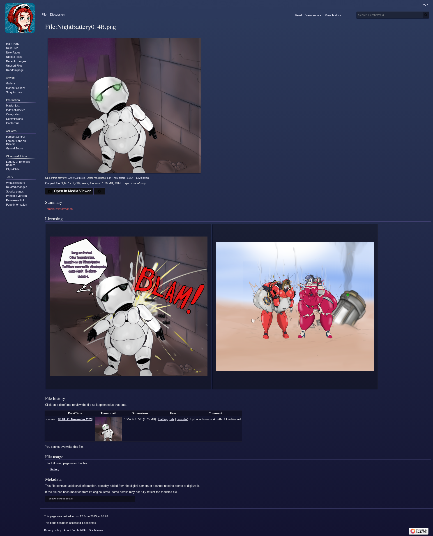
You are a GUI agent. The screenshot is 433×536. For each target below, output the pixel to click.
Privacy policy (52, 530)
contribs (182, 419)
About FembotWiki (75, 530)
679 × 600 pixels (76, 177)
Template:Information (59, 209)
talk (172, 419)
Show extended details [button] (61, 498)
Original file (52, 183)
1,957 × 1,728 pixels (138, 177)
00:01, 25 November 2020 (75, 419)
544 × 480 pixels (116, 177)
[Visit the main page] (20, 18)
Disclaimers (96, 530)
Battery (54, 469)
